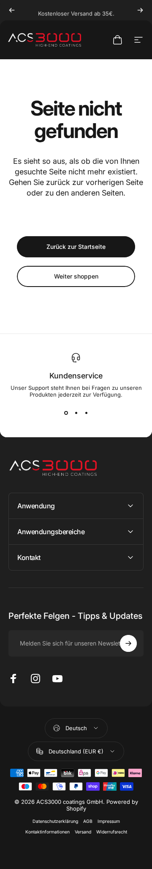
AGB (87, 821)
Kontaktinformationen (47, 832)
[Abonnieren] (128, 643)
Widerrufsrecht (111, 832)
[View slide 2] (76, 413)
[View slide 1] (66, 413)
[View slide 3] (86, 413)
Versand (83, 832)
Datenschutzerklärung (55, 821)
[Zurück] (12, 10)
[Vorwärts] (140, 10)
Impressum (109, 821)
